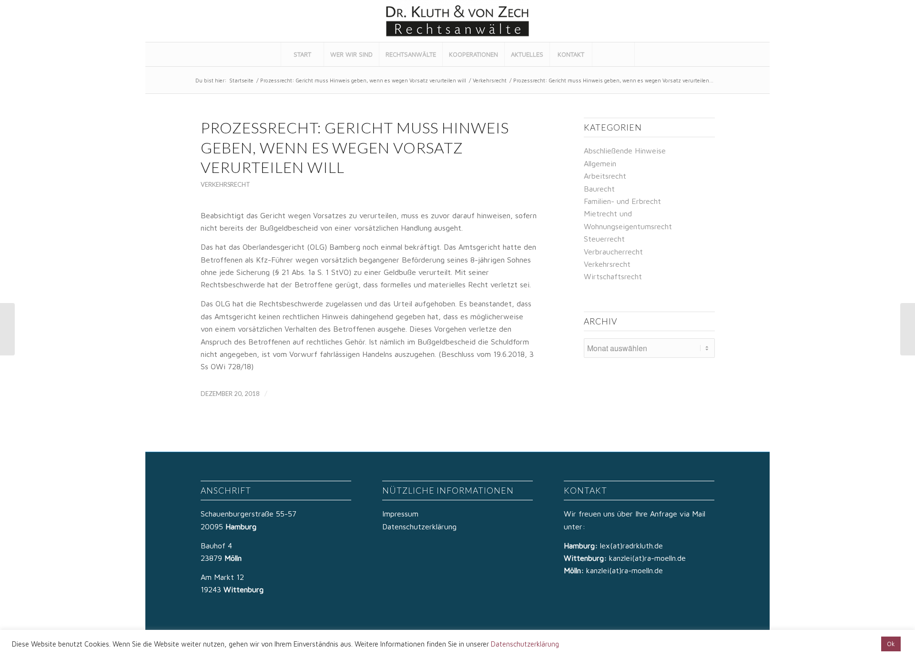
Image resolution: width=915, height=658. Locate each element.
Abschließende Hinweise (625, 150)
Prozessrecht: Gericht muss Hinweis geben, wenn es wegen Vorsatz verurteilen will (363, 80)
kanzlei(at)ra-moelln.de (647, 558)
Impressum (400, 513)
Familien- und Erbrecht (622, 201)
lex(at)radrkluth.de (632, 545)
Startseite (241, 80)
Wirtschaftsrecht (613, 276)
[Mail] (750, 21)
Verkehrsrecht (490, 80)
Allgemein (600, 163)
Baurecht (599, 188)
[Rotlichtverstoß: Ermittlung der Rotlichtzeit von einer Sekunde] (7, 329)
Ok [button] (891, 644)
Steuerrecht (604, 238)
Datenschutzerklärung (419, 526)
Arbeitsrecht (605, 176)
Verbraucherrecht (613, 251)
